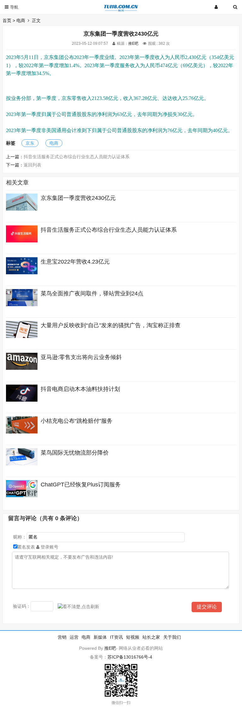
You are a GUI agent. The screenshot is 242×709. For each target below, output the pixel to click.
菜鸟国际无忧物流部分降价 (75, 453)
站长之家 (151, 637)
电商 (20, 20)
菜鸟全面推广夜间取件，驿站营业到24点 (92, 293)
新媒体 (100, 637)
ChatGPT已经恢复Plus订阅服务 (81, 484)
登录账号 (48, 546)
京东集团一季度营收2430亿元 (78, 198)
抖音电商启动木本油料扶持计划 (80, 389)
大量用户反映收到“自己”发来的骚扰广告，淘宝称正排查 (111, 325)
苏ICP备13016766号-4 (129, 657)
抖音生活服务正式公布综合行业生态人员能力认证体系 (77, 156)
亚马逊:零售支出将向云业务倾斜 (81, 357)
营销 (62, 637)
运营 (74, 637)
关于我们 (172, 637)
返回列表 (32, 164)
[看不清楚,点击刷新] (78, 606)
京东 (30, 143)
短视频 (132, 637)
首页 (7, 20)
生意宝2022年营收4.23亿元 (75, 262)
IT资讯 (116, 637)
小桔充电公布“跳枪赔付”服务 (76, 421)
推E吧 (133, 43)
